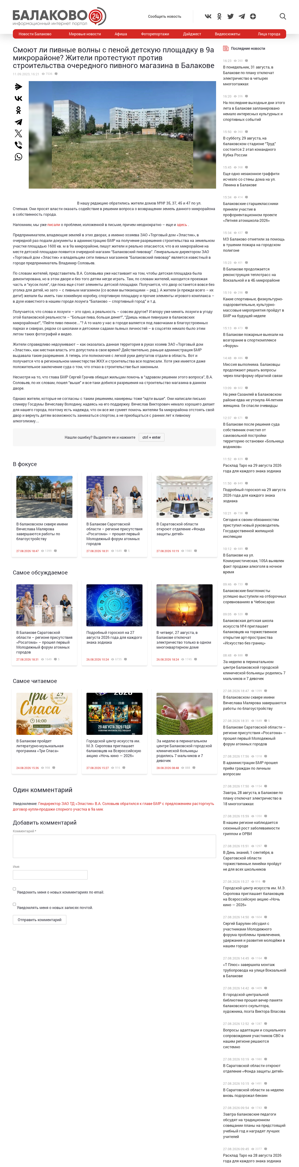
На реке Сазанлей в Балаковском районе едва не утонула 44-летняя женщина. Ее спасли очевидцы (253, 400)
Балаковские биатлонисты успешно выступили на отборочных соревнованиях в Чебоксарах (254, 596)
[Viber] (20, 145)
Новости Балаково (35, 33)
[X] (20, 133)
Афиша (121, 33)
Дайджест (192, 33)
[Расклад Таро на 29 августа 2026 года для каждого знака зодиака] (246, 459)
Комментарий (24, 831)
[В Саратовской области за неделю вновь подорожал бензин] (265, 1083)
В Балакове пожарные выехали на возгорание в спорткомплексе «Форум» (253, 340)
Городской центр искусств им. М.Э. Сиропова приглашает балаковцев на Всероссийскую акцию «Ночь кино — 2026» (113, 748)
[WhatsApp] (21, 156)
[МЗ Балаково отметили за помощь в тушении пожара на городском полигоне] (246, 232)
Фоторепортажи (155, 33)
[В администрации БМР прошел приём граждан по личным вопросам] (265, 756)
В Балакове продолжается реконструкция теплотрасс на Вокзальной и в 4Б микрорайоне (251, 274)
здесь (182, 224)
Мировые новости (85, 33)
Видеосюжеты (227, 33)
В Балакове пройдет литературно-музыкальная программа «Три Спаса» (40, 745)
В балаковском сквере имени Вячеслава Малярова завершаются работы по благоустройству (42, 531)
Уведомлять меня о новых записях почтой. (55, 907)
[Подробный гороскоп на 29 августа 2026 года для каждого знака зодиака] (246, 483)
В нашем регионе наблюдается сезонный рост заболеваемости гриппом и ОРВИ (251, 828)
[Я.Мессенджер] (20, 86)
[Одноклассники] (20, 110)
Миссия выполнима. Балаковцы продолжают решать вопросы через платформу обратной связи (252, 370)
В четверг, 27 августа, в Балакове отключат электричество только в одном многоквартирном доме (184, 640)
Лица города (269, 33)
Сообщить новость (164, 16)
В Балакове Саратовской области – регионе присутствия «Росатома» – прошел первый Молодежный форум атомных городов (114, 533)
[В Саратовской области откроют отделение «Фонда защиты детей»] (185, 497)
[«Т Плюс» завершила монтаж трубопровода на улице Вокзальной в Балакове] (265, 958)
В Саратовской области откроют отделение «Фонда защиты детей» (181, 528)
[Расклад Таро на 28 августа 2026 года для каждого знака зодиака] (265, 1149)
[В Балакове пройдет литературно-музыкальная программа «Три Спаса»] (44, 714)
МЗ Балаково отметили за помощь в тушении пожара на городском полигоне (254, 245)
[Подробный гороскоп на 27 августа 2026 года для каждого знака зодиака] (114, 605)
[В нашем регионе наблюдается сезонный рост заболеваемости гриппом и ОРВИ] (265, 816)
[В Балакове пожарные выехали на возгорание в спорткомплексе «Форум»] (246, 328)
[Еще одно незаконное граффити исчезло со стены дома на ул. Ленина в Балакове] (246, 167)
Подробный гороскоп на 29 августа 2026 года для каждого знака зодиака (254, 495)
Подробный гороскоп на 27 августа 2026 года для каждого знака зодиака (114, 637)
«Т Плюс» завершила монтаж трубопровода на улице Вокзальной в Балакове (254, 970)
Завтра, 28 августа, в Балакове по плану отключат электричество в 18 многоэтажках (253, 798)
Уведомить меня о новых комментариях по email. (60, 892)
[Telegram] (20, 121)
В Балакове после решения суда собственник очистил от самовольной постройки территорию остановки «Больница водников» (253, 435)
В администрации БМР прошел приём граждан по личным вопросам (250, 768)
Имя (16, 866)
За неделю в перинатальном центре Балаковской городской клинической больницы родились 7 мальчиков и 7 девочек (184, 750)
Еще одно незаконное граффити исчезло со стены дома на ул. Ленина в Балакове (251, 179)
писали (53, 224)
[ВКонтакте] (20, 98)
